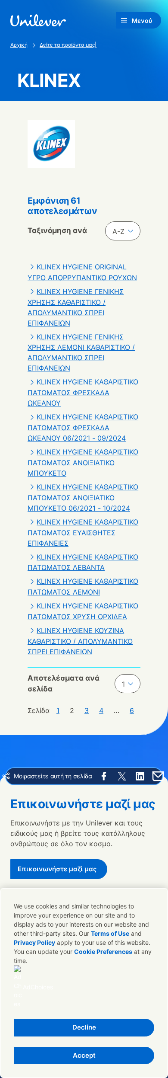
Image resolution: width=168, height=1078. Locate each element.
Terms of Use (110, 933)
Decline (84, 1027)
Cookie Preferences (103, 951)
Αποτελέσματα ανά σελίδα (64, 684)
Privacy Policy (34, 942)
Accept (84, 1055)
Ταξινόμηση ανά (57, 230)
